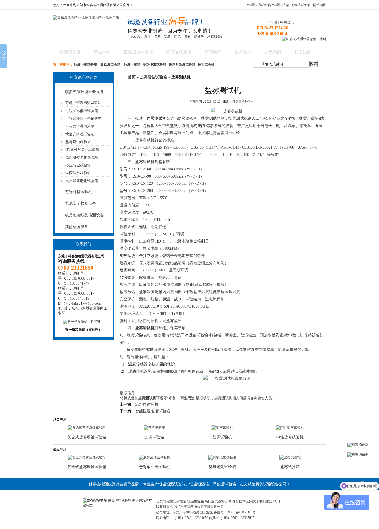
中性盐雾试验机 (290, 437)
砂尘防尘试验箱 (76, 165)
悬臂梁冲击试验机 (154, 467)
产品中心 (102, 52)
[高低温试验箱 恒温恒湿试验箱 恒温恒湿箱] (86, 17)
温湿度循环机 (146, 404)
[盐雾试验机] (222, 428)
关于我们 (272, 52)
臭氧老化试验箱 (222, 467)
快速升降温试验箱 (182, 64)
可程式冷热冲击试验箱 (81, 118)
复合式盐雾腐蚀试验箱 (86, 437)
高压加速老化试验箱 (79, 181)
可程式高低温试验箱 (79, 111)
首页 (132, 77)
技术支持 (242, 52)
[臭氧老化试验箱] (222, 457)
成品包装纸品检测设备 (84, 215)
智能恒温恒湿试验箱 (152, 411)
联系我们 (302, 52)
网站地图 (319, 5)
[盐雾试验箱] (154, 428)
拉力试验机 (206, 64)
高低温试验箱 (301, 5)
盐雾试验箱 (154, 437)
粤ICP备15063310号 (241, 512)
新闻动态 (212, 52)
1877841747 (79, 283)
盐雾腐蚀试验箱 (76, 142)
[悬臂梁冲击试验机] (154, 457)
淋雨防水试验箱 (76, 173)
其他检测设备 (76, 227)
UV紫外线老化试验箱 (80, 150)
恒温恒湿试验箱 (259, 5)
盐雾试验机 (187, 118)
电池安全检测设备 (80, 203)
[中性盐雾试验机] (290, 428)
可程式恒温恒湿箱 (77, 126)
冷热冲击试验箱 (154, 64)
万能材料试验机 (78, 192)
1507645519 (79, 298)
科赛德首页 (70, 52)
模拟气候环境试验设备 (84, 92)
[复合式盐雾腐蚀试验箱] (87, 428)
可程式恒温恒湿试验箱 (81, 103)
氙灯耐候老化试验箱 (79, 157)
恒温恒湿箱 (280, 5)
